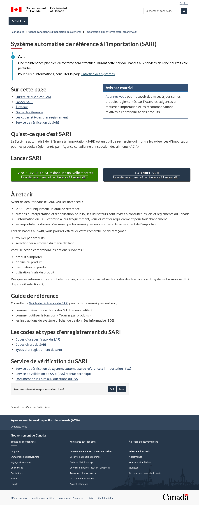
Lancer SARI (24, 102)
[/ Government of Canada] (39, 10)
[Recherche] (184, 11)
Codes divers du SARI (31, 344)
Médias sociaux (19, 498)
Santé (14, 478)
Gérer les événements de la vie (145, 473)
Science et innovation (140, 451)
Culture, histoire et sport (83, 462)
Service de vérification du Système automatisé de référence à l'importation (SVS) (73, 368)
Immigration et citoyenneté (25, 456)
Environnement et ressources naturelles (91, 451)
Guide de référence (29, 112)
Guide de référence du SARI (48, 303)
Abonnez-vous (116, 96)
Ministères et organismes (83, 441)
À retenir (22, 107)
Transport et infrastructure (84, 473)
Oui (112, 389)
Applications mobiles (43, 498)
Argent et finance (79, 483)
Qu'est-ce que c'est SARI (33, 97)
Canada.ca (18, 32)
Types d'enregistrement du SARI (39, 350)
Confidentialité (105, 498)
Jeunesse (133, 467)
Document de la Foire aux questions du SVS (47, 379)
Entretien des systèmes (98, 74)
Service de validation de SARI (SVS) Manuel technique (54, 374)
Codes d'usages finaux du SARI (38, 339)
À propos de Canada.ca (71, 498)
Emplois (15, 451)
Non (121, 389)
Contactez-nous (19, 426)
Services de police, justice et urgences (90, 467)
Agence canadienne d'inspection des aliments (54, 32)
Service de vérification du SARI (37, 122)
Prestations (17, 473)
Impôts (14, 483)
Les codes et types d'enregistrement (42, 117)
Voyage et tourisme (21, 462)
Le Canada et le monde (82, 478)
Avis (91, 498)
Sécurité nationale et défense (85, 456)
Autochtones (135, 456)
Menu (20, 21)
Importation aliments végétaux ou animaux (111, 32)
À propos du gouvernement (143, 441)
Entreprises (17, 467)
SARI (146, 175)
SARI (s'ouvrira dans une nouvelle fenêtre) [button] (54, 175)
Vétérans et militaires (140, 462)
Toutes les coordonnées (23, 441)
